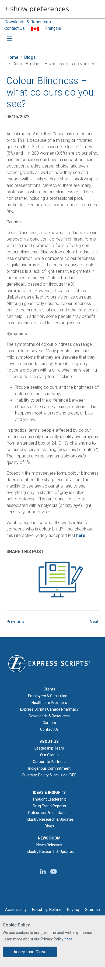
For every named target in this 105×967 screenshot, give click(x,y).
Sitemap (92, 909)
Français (53, 28)
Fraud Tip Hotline (46, 909)
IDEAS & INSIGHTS (49, 792)
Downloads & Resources (27, 21)
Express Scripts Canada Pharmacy (49, 709)
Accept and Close (30, 951)
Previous (15, 621)
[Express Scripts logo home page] (49, 663)
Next (94, 621)
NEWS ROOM (49, 838)
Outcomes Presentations (49, 812)
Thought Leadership (49, 799)
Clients (49, 689)
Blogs (30, 57)
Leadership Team (49, 748)
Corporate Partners (49, 761)
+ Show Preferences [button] (36, 8)
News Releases (49, 845)
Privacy (73, 909)
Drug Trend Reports (49, 806)
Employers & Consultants (49, 696)
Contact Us (14, 28)
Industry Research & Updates (49, 819)
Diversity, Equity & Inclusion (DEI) (49, 775)
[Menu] (9, 39)
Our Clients (49, 755)
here (68, 939)
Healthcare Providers (49, 702)
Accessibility (16, 909)
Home (12, 57)
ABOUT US (49, 741)
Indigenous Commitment (49, 768)
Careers (49, 723)
